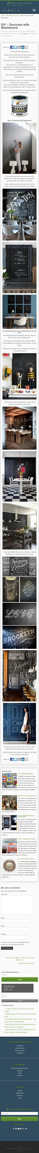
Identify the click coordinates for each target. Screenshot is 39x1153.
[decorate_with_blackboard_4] (19, 267)
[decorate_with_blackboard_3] (19, 214)
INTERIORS (20, 1046)
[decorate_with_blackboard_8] (19, 476)
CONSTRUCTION (19, 1048)
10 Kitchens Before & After (27, 963)
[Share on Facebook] (11, 47)
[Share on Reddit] (19, 47)
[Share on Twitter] (15, 47)
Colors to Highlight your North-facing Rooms (26, 816)
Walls (10, 36)
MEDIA (20, 1073)
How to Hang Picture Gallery (25, 773)
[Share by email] (26, 47)
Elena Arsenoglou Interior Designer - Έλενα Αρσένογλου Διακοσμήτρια (19, 1149)
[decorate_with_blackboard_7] (19, 428)
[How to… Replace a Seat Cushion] (9, 846)
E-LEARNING (19, 1053)
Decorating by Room (12, 15)
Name (3, 918)
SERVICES (19, 1070)
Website (3, 934)
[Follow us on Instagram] (15, 10)
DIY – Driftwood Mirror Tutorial (26, 859)
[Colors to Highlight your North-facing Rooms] (9, 822)
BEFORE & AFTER (19, 1050)
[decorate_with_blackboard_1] (19, 106)
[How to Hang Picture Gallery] (9, 780)
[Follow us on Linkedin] (12, 10)
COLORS (19, 1091)
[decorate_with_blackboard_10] (19, 603)
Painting (6, 36)
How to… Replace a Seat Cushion (27, 839)
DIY (23, 31)
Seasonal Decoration (11, 33)
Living (3, 33)
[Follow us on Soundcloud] (18, 10)
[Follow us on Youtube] (9, 10)
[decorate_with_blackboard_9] (19, 526)
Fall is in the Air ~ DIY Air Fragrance (27, 795)
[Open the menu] (34, 10)
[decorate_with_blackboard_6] (19, 376)
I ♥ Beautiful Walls (30, 31)
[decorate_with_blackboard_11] (19, 675)
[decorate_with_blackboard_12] (19, 723)
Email (2, 926)
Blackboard (34, 33)
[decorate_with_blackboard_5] (19, 312)
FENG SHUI (20, 1095)
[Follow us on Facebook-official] (3, 10)
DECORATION (19, 1093)
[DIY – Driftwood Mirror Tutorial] (9, 865)
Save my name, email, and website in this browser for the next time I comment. (15, 943)
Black (28, 33)
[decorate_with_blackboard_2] (19, 148)
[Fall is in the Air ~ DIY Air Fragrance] (9, 803)
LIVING (20, 1098)
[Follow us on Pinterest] (6, 10)
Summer (20, 33)
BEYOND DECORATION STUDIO (20, 1068)
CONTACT (19, 1075)
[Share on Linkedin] (22, 47)
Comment (4, 894)
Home (3, 15)
